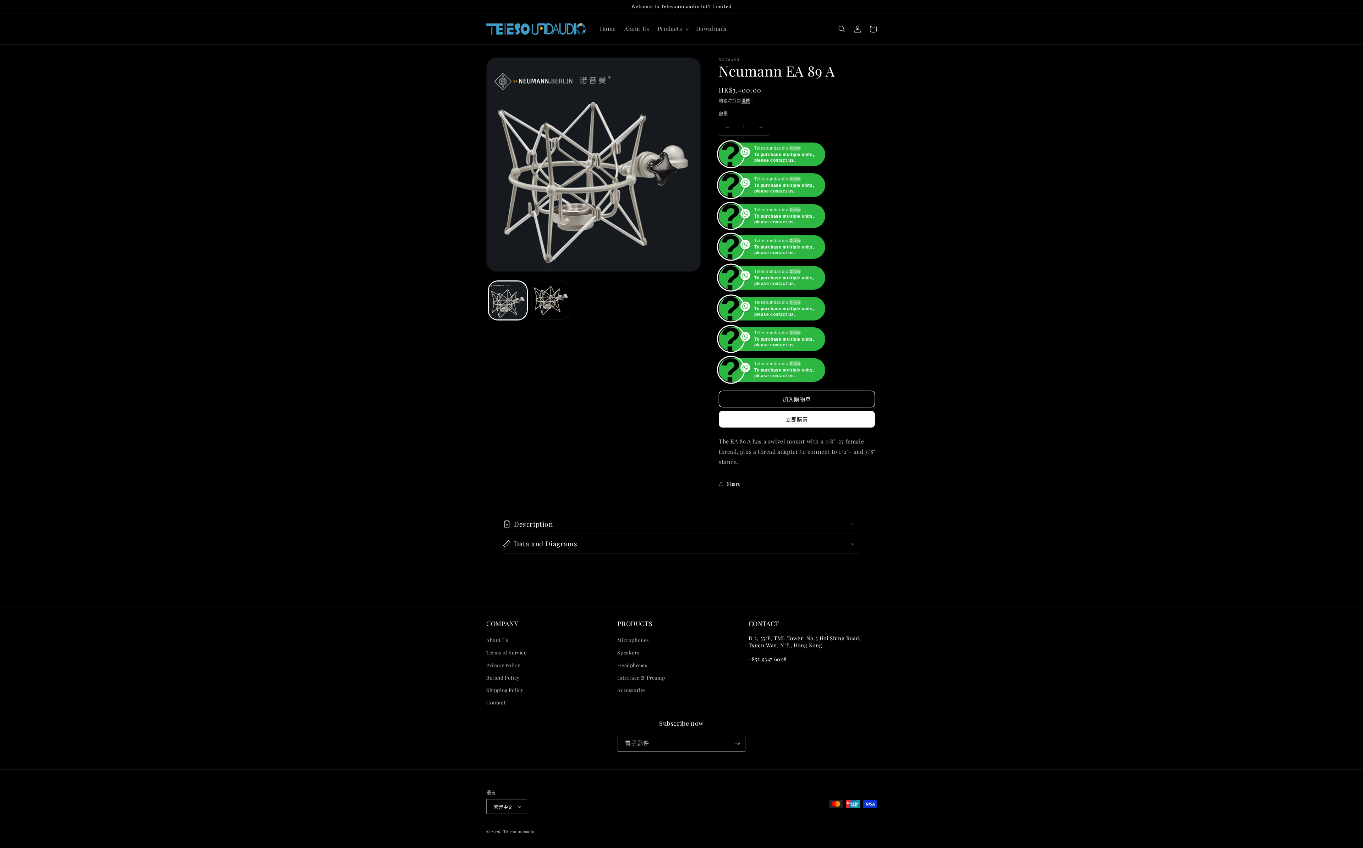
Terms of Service (506, 714)
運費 (745, 101)
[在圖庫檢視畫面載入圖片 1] (507, 300)
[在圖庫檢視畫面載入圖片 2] (550, 300)
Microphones (633, 701)
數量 (723, 113)
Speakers (628, 714)
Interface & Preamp (641, 739)
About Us (497, 701)
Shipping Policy (505, 751)
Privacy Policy (503, 726)
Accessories (631, 751)
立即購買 (796, 481)
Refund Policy (503, 739)
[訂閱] (737, 804)
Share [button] (734, 545)
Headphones (632, 726)
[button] (672, 29)
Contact (495, 763)
